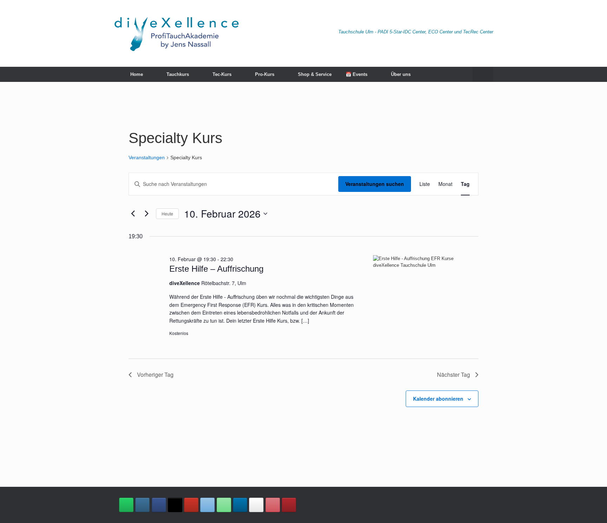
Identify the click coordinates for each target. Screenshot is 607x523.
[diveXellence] (176, 33)
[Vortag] (133, 213)
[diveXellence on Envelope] (207, 505)
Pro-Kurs (264, 74)
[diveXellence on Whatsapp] (126, 505)
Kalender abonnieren (438, 398)
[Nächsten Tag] (146, 213)
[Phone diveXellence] (224, 505)
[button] (482, 74)
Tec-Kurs (222, 74)
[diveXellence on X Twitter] (175, 505)
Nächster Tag (453, 374)
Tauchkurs (178, 74)
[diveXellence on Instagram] (142, 505)
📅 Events (356, 74)
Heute (167, 214)
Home (136, 74)
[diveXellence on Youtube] (191, 505)
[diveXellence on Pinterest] (273, 505)
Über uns (401, 74)
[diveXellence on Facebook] (159, 505)
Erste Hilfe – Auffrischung (216, 268)
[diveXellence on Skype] (256, 505)
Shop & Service (315, 74)
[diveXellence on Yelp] (289, 505)
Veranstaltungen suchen (374, 183)
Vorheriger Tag (155, 374)
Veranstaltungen (147, 157)
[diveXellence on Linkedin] (240, 505)
